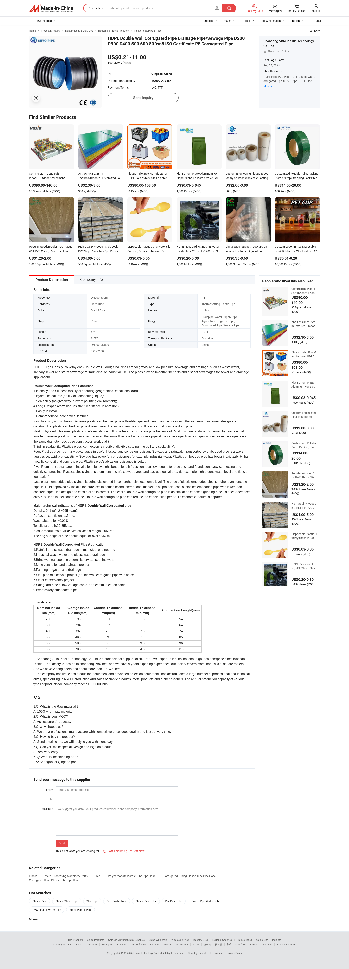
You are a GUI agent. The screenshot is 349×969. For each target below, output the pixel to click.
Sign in (316, 11)
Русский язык (138, 944)
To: (52, 799)
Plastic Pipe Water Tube (205, 901)
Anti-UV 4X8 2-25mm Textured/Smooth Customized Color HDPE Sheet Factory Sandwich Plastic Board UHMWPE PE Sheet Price (303, 324)
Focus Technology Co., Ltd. (148, 953)
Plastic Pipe (39, 901)
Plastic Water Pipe (66, 901)
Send (62, 843)
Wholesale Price (180, 939)
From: (49, 790)
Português (107, 944)
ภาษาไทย (240, 944)
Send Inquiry (143, 97)
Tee (98, 876)
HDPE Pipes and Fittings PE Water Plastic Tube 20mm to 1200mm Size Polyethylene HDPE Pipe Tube (304, 566)
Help (248, 21)
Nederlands (182, 944)
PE (203, 297)
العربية (196, 944)
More (266, 86)
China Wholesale (158, 939)
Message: (47, 809)
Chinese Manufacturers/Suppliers (126, 939)
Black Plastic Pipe (80, 910)
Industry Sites (200, 939)
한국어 (207, 944)
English (80, 944)
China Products (95, 939)
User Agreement (197, 953)
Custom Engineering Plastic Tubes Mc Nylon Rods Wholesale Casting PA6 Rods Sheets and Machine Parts (304, 415)
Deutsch (167, 944)
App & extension (271, 21)
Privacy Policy (234, 953)
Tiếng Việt (266, 944)
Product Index (244, 939)
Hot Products (75, 939)
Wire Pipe (92, 901)
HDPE (205, 332)
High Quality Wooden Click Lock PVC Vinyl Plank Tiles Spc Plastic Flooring (304, 506)
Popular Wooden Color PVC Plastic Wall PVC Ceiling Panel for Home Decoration (304, 475)
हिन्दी (229, 944)
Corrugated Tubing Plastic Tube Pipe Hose (189, 876)
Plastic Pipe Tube (146, 901)
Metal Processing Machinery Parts (66, 876)
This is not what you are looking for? (78, 851)
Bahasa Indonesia (286, 944)
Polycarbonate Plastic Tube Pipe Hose (131, 876)
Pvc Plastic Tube (116, 901)
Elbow (33, 876)
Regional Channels (222, 939)
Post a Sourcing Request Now (124, 851)
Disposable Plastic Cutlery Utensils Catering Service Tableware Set (304, 536)
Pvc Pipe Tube (173, 901)
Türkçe (253, 944)
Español (92, 944)
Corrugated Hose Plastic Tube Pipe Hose (54, 880)
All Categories (43, 21)
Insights (276, 939)
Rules (317, 21)
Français (122, 944)
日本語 (218, 944)
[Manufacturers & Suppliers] (51, 8)
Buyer (227, 21)
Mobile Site (262, 939)
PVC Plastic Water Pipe (46, 910)
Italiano (154, 944)
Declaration (216, 953)
